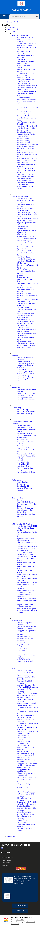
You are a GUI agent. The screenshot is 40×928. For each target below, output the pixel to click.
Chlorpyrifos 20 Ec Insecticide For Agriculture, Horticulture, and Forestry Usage (27, 695)
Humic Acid (20, 500)
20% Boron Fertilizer (24, 550)
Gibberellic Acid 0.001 (24, 251)
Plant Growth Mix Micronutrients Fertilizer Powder (25, 468)
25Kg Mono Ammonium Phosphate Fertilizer (25, 606)
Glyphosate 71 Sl (22, 370)
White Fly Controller (23, 659)
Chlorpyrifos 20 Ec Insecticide (27, 764)
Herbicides (15, 356)
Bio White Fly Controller (25, 649)
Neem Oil (20, 275)
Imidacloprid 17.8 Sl (23, 758)
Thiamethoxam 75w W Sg (25, 754)
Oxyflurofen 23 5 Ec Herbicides (27, 687)
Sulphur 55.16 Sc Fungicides (26, 778)
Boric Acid (20, 460)
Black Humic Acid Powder (25, 396)
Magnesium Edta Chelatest (26, 472)
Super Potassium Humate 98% (27, 299)
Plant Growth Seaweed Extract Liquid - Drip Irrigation (27, 220)
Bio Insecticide (17, 621)
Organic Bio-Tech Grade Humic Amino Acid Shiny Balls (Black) (27, 504)
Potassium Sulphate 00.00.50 (27, 546)
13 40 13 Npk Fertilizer (24, 552)
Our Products (11, 31)
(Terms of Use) (20, 920)
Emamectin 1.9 (22, 635)
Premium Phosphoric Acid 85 (27, 43)
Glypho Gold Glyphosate (25, 378)
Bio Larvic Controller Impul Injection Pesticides (26, 767)
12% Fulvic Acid (22, 269)
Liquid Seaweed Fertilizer (25, 176)
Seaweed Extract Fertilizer (26, 400)
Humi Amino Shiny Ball (24, 348)
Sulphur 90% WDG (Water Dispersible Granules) (26, 413)
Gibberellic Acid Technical (25, 37)
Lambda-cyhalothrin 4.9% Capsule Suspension (25, 716)
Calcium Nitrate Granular (25, 554)
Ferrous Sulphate (23, 462)
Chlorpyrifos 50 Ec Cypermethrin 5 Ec (23, 821)
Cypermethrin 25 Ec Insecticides (23, 738)
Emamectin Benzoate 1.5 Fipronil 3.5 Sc (25, 749)
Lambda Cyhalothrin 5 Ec (25, 814)
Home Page (11, 27)
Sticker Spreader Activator (26, 346)
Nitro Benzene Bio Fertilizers (26, 100)
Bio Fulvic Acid (21, 59)
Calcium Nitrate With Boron (26, 599)
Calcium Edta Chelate (24, 426)
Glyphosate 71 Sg (23, 376)
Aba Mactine (21, 653)
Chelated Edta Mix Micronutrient (23, 445)
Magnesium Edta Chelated (26, 454)
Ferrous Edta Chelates (24, 434)
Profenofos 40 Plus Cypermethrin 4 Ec (23, 744)
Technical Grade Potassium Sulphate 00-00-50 (26, 539)
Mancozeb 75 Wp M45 (24, 705)
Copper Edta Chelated (24, 448)
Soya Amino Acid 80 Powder (26, 231)
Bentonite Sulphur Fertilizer (26, 134)
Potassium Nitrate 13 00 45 (26, 548)
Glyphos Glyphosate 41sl (25, 372)
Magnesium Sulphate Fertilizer (27, 582)
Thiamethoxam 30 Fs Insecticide (24, 799)
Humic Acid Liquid (23, 140)
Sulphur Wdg (16, 408)
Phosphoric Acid (22, 136)
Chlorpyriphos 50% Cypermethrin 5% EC (24, 771)
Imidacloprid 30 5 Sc (24, 741)
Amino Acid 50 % (22, 106)
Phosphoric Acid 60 (23, 82)
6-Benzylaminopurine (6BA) (26, 80)
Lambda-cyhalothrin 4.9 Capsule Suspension (25, 674)
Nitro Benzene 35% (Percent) (27, 158)
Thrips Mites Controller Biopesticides (25, 646)
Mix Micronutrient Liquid (25, 237)
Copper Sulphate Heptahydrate (22, 483)
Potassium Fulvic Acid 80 (25, 344)
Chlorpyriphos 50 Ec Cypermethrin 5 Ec (24, 734)
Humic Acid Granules (24, 142)
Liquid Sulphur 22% (23, 486)
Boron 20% (20, 53)
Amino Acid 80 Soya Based (26, 394)
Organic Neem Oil (23, 233)
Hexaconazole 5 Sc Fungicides (27, 802)
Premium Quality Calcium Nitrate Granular (25, 75)
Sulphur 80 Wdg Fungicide (26, 792)
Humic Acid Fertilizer (24, 293)
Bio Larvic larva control (25, 661)
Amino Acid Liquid (23, 328)
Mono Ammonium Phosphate (27, 591)
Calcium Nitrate (22, 589)
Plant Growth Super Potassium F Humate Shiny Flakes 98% (26, 303)
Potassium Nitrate (23, 227)
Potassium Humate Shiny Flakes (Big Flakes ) (25, 316)
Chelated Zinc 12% (23, 464)
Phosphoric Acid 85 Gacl (25, 168)
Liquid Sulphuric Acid (24, 132)
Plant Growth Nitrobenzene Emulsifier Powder (26, 331)
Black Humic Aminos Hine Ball (27, 88)
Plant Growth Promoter (20, 196)
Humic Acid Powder (23, 116)
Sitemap (5, 865)
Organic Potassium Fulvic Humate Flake (25, 511)
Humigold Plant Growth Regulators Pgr (25, 325)
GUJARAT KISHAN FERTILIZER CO (22, 10)
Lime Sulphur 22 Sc (23, 806)
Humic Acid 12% (22, 130)
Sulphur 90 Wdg (22, 410)
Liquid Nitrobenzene (24, 342)
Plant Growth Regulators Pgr (27, 213)
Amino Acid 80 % (22, 90)
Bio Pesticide (21, 643)
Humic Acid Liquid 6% (24, 138)
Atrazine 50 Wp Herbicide (25, 756)
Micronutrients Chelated (25, 313)
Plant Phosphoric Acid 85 (25, 174)
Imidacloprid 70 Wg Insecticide (27, 731)
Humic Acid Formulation (25, 209)
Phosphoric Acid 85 (23, 98)
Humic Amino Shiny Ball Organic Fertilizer (25, 248)
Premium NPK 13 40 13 (25, 593)
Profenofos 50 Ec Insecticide (26, 804)
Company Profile (13, 22)
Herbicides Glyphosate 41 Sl (26, 374)
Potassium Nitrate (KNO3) (26, 128)
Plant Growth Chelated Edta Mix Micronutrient (26, 437)
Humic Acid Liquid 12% (24, 287)
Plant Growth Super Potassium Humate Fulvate (26, 258)
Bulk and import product (20, 35)
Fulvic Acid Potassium (24, 45)
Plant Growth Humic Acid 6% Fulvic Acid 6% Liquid (27, 240)
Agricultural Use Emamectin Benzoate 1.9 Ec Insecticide (26, 628)
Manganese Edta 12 (23, 440)
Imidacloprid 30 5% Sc (24, 671)
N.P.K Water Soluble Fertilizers (22, 524)
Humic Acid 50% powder (25, 508)
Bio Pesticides (21, 651)
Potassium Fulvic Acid (24, 198)
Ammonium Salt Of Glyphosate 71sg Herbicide (26, 363)
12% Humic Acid (22, 211)
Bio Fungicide (16, 480)
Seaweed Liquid (22, 229)
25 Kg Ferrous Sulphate (25, 442)
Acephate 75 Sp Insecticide (26, 774)
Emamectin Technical (24, 78)
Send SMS (21, 910)
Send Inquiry (21, 905)
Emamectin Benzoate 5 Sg (26, 685)
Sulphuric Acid (22, 63)
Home (9, 20)
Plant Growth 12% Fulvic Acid (27, 126)
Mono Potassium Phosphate (26, 609)
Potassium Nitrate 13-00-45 (26, 556)
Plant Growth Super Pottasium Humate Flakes (26, 320)
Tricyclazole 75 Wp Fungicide (26, 703)
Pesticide (15, 669)
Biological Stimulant (23, 307)
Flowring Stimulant (23, 277)
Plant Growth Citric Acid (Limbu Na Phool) (25, 113)
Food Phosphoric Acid (24, 51)
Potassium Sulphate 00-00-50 (27, 526)
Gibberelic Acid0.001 (24, 812)
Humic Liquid (21, 235)
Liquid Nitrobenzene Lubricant (27, 144)
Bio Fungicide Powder (24, 398)
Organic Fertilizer (18, 498)
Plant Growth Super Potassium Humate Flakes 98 (27, 85)
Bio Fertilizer (16, 388)
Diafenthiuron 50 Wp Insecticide (24, 690)
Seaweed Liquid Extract (25, 152)
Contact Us (11, 836)
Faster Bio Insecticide (24, 637)
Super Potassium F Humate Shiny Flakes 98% (26, 161)
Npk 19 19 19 (21, 536)
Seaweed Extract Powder (25, 146)
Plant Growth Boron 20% (25, 61)
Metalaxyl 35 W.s (22, 752)
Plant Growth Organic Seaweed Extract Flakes (25, 179)
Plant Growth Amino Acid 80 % (27, 92)
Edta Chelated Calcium (24, 428)
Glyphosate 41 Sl (22, 380)
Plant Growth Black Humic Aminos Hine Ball (26, 183)
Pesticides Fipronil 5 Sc (24, 776)
